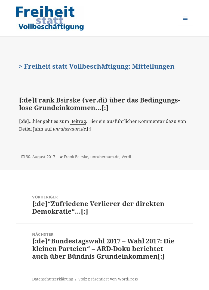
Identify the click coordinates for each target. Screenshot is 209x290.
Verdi (126, 156)
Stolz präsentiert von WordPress (108, 279)
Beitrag (78, 121)
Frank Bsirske (76, 156)
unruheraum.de (104, 156)
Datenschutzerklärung (52, 279)
